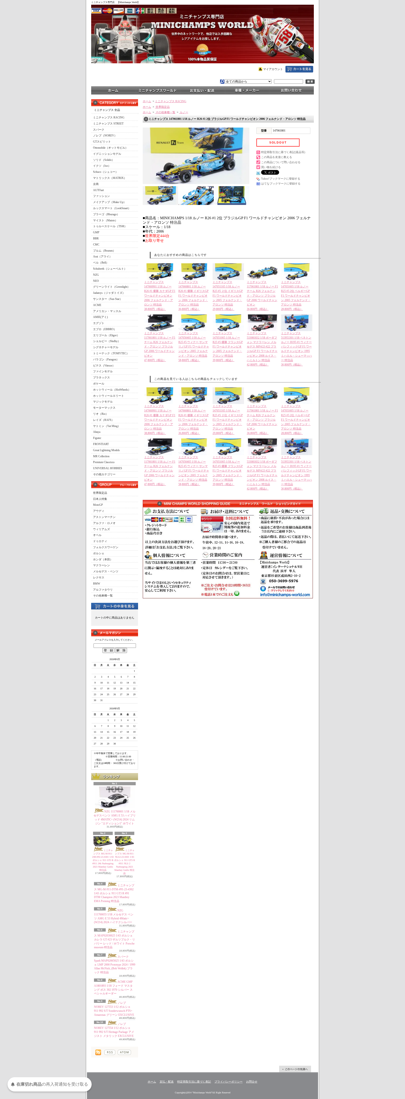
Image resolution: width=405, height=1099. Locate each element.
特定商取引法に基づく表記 (194, 1081)
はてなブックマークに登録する (280, 183)
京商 (96, 184)
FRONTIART (101, 444)
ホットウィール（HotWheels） (112, 389)
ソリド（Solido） (103, 160)
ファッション (101, 196)
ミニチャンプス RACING (108, 117)
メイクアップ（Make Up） (109, 202)
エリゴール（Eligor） (106, 335)
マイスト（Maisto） (105, 220)
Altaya (96, 432)
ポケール (98, 383)
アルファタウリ (103, 589)
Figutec (97, 438)
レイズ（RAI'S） (103, 420)
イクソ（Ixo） (102, 165)
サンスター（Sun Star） (107, 299)
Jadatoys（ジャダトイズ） (109, 293)
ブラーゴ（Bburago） (106, 214)
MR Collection (101, 456)
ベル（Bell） (101, 262)
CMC (96, 244)
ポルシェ (98, 553)
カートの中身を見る (114, 605)
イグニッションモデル (107, 153)
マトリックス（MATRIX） (110, 178)
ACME (97, 305)
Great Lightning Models (106, 450)
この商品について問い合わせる (280, 162)
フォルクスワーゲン (105, 547)
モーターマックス (104, 407)
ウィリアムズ (101, 529)
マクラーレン (101, 565)
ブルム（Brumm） (104, 250)
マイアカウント (273, 69)
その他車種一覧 (103, 595)
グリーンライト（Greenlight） (111, 286)
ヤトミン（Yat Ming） (106, 426)
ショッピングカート (299, 69)
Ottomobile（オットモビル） (110, 147)
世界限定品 (100, 493)
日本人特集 (100, 499)
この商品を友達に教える (276, 157)
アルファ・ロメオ (104, 523)
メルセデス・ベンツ (105, 571)
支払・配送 (167, 1081)
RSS (109, 1052)
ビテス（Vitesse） (104, 365)
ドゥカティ (100, 541)
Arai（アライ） (102, 256)
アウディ (98, 511)
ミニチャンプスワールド (158, 90)
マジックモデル (103, 401)
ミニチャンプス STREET (108, 123)
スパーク (98, 129)
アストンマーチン (104, 517)
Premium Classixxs (104, 462)
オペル (97, 535)
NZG (96, 274)
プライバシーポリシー (228, 1081)
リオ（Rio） (100, 413)
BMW (96, 583)
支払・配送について (202, 90)
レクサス (98, 577)
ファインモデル (103, 371)
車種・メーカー (247, 90)
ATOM (124, 1052)
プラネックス (101, 377)
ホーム (113, 90)
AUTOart (98, 190)
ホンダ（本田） (103, 559)
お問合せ (291, 90)
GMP (96, 232)
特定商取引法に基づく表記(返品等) (283, 152)
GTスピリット (102, 141)
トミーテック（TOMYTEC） (111, 353)
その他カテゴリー (104, 474)
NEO (96, 281)
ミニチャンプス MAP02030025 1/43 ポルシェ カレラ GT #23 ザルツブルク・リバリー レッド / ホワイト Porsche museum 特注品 (114, 939)
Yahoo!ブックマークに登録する (280, 178)
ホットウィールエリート (108, 395)
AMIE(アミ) (100, 317)
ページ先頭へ (295, 1069)
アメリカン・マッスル (107, 311)
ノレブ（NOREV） (105, 135)
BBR (96, 238)
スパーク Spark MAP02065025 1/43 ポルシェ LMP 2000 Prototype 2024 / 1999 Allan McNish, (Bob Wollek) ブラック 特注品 (114, 964)
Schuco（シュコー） (105, 172)
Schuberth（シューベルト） (110, 268)
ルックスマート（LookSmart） (112, 208)
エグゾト (98, 323)
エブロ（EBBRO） (104, 329)
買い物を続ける (271, 167)
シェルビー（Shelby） (106, 341)
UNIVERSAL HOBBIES (107, 468)
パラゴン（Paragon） (106, 359)
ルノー (183, 112)
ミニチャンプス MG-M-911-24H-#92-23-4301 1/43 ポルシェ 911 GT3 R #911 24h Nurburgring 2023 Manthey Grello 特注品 (103, 860)
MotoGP (98, 504)
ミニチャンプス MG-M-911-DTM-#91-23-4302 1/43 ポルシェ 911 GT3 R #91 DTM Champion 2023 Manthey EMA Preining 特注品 (114, 893)
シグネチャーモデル (105, 347)
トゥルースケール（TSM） (110, 226)
